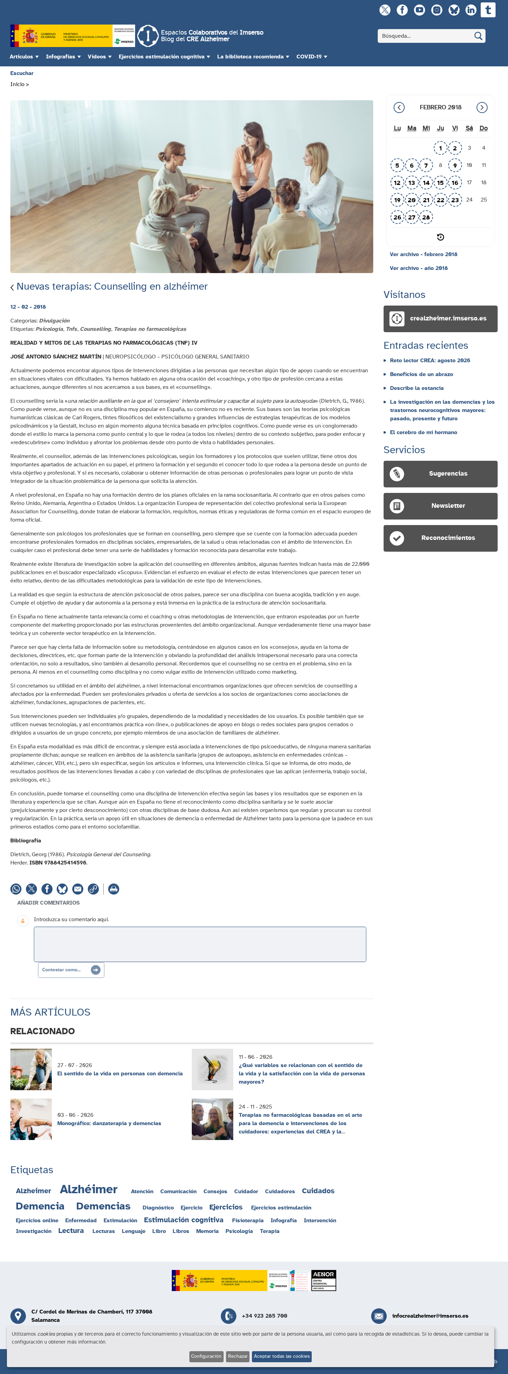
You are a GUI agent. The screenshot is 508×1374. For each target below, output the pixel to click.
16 (455, 183)
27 (411, 218)
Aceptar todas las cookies (282, 1356)
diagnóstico (158, 1208)
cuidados (318, 1191)
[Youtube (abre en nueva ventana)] (419, 10)
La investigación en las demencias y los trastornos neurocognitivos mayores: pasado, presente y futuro (442, 410)
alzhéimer (88, 1190)
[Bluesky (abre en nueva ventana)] (454, 10)
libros (181, 1231)
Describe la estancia (417, 388)
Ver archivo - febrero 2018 (424, 254)
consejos (215, 1191)
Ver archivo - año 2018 (419, 268)
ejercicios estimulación (281, 1208)
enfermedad (81, 1220)
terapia (270, 1231)
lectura (71, 1230)
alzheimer (33, 1191)
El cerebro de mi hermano (423, 432)
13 (411, 183)
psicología (239, 1231)
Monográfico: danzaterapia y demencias (109, 1123)
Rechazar (238, 1356)
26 (397, 218)
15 (440, 183)
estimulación (120, 1220)
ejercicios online (37, 1220)
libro (159, 1231)
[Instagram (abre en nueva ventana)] (436, 10)
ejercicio (192, 1208)
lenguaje (133, 1231)
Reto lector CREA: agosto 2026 (430, 360)
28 (426, 218)
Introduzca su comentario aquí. (71, 919)
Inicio (17, 84)
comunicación (178, 1191)
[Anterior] (399, 107)
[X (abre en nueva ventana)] (385, 10)
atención (142, 1191)
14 (426, 183)
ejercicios (226, 1207)
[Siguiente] (482, 107)
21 (426, 200)
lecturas (104, 1231)
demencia (40, 1206)
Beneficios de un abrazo (421, 374)
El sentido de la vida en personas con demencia (120, 1073)
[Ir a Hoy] (440, 237)
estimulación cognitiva (184, 1220)
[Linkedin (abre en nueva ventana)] (471, 10)
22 (440, 200)
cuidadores (280, 1191)
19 (397, 200)
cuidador (246, 1191)
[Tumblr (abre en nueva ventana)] (488, 10)
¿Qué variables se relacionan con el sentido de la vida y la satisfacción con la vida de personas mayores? (302, 1074)
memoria (207, 1231)
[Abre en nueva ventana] (72, 36)
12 (397, 183)
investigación (33, 1231)
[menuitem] (23, 56)
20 (412, 200)
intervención (320, 1220)
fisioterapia (248, 1220)
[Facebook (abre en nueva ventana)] (402, 10)
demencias (103, 1206)
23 (455, 200)
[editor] (200, 944)
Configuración (206, 1356)
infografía (284, 1220)
